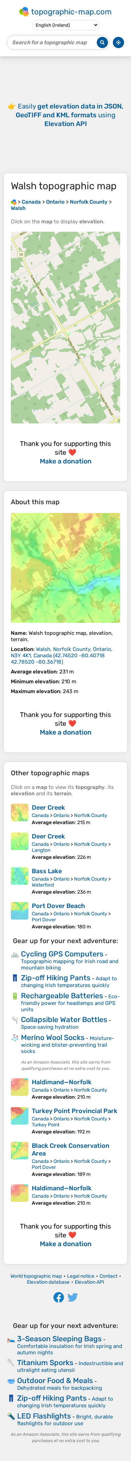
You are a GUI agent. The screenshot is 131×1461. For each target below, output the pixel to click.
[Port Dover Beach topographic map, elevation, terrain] (19, 916)
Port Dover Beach (58, 906)
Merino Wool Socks (53, 1037)
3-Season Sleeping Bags (59, 1338)
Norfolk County (90, 815)
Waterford (43, 885)
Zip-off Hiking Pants (55, 977)
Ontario (61, 815)
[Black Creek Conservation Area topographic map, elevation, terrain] (19, 1159)
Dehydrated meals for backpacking (59, 1388)
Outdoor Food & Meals (55, 1380)
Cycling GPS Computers (62, 953)
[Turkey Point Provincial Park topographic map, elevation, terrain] (19, 1121)
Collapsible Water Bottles (64, 1019)
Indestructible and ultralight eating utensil (70, 1366)
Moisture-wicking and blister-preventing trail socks (67, 1044)
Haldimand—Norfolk (62, 1082)
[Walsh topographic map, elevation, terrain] (65, 568)
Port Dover (44, 920)
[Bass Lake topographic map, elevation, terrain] (19, 881)
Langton (41, 850)
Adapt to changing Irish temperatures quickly (69, 981)
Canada (40, 815)
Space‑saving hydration (50, 1027)
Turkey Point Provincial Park (74, 1111)
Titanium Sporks (45, 1362)
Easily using (69, 115)
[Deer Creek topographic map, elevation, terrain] (19, 814)
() (61, 655)
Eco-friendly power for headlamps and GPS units (70, 1003)
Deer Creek (48, 807)
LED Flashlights (44, 1415)
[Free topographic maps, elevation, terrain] (13, 202)
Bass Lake (47, 871)
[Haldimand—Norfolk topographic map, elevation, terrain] (19, 1089)
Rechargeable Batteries (62, 995)
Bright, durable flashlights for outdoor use (65, 1420)
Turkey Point (45, 1125)
